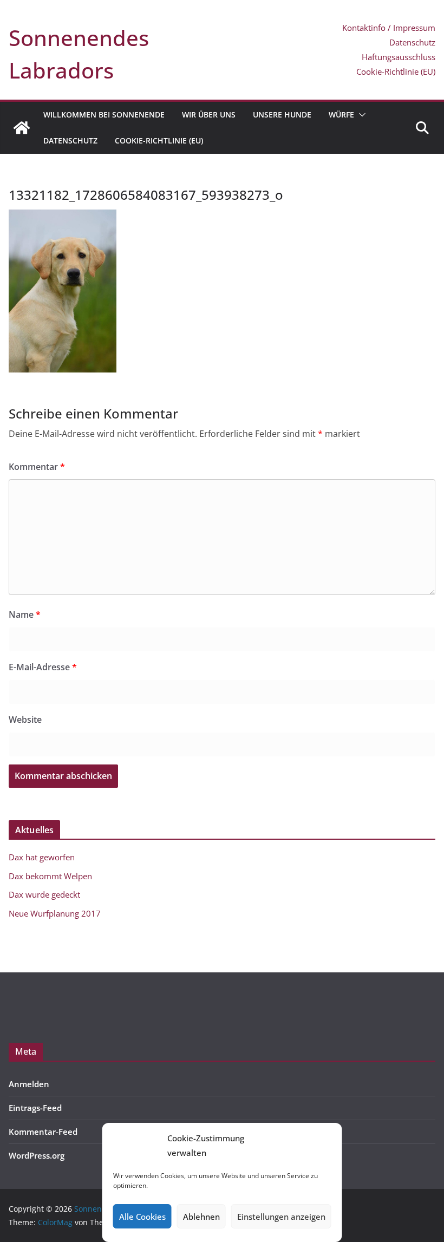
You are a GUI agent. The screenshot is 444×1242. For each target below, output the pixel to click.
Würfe (341, 114)
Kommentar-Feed (43, 1131)
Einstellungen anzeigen (281, 1216)
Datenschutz (412, 42)
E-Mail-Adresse (43, 667)
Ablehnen (201, 1216)
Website (25, 719)
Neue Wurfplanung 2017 (55, 913)
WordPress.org (36, 1155)
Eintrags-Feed (35, 1107)
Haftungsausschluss (398, 56)
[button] (360, 114)
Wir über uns (209, 114)
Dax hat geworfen (42, 857)
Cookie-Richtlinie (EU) (395, 71)
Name (25, 614)
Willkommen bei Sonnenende (104, 114)
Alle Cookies (142, 1216)
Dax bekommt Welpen (50, 876)
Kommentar (37, 467)
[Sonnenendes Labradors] (22, 128)
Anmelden (29, 1083)
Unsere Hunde (282, 114)
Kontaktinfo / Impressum (388, 27)
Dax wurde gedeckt (44, 894)
